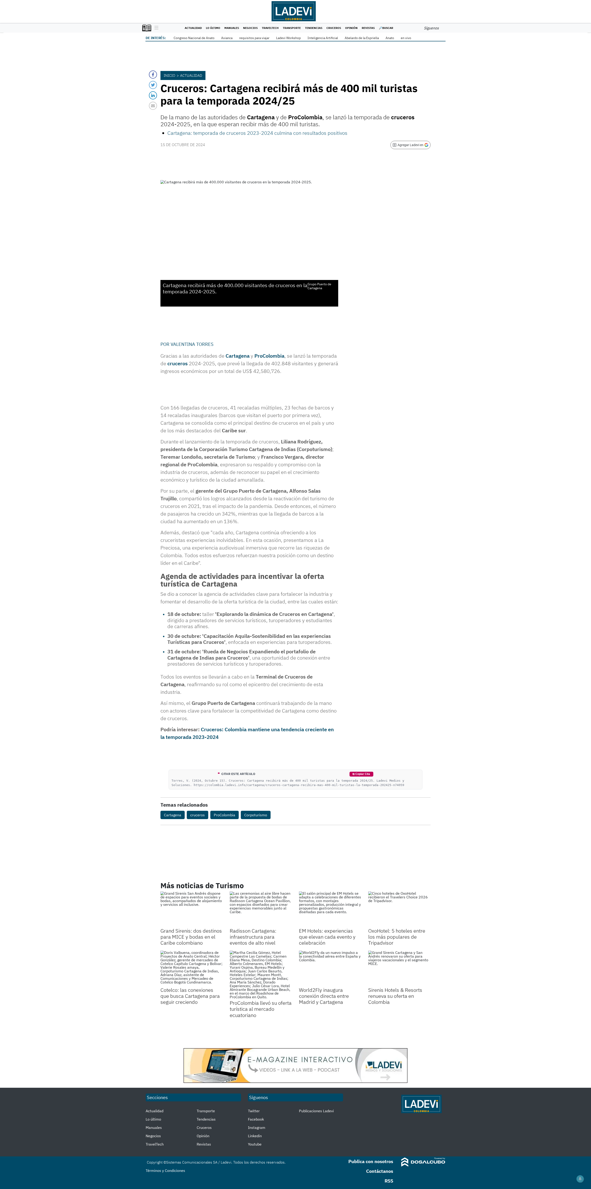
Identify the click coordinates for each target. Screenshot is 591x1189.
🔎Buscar (386, 28)
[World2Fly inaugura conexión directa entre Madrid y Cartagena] (330, 968)
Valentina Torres (192, 344)
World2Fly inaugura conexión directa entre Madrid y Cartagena (324, 995)
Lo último (213, 28)
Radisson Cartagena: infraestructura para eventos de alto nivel (253, 936)
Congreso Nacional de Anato (194, 38)
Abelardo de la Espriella (362, 38)
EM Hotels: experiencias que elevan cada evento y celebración (327, 936)
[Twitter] (153, 85)
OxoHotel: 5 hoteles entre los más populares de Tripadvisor (396, 936)
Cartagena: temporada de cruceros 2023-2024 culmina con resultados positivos (257, 132)
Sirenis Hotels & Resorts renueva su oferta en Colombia (395, 995)
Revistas (368, 28)
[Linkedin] (153, 95)
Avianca (226, 38)
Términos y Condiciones (165, 1170)
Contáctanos (379, 1171)
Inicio (169, 75)
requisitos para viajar (254, 38)
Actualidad (193, 28)
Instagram (256, 1127)
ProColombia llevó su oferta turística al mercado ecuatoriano (261, 1008)
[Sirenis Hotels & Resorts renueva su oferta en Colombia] (399, 968)
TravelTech (270, 28)
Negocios (250, 28)
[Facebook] (153, 75)
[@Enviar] (153, 106)
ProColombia (269, 355)
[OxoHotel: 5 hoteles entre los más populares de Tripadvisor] (399, 909)
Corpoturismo (255, 815)
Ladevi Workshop (288, 38)
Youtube (255, 1144)
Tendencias (313, 28)
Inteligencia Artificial (323, 38)
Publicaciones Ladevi (316, 1111)
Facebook (256, 1119)
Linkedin (255, 1136)
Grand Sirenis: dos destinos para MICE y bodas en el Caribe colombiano (191, 936)
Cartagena (172, 815)
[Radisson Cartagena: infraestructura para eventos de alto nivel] (261, 909)
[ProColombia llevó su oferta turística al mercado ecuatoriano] (261, 975)
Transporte (292, 28)
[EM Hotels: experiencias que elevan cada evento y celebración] (330, 909)
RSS (389, 1181)
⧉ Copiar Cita (361, 774)
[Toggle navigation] (155, 28)
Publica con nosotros (370, 1161)
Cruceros (333, 28)
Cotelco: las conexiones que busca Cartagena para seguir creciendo (190, 995)
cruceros (197, 815)
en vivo (406, 38)
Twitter (254, 1111)
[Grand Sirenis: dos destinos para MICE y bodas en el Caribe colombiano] (191, 909)
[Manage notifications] (580, 1179)
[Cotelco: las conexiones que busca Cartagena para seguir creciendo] (191, 968)
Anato (390, 38)
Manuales (231, 28)
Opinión (351, 28)
